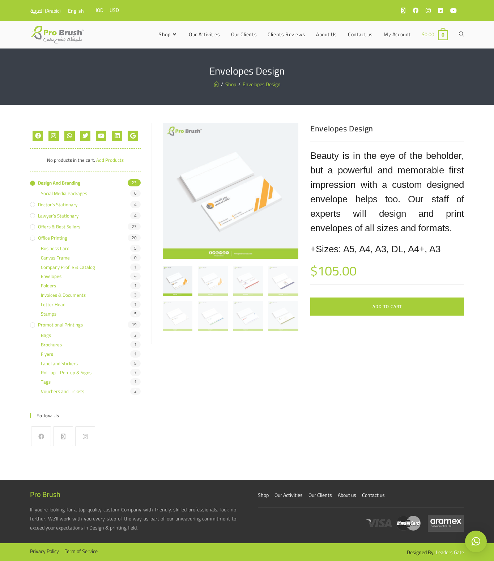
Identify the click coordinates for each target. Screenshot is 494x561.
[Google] (133, 136)
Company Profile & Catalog (68, 267)
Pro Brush (45, 494)
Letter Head (53, 304)
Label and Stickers (59, 363)
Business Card (55, 248)
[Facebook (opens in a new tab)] (419, 10)
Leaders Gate (450, 552)
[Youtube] (101, 136)
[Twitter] (85, 136)
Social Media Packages (64, 193)
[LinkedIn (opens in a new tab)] (444, 10)
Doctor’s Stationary (57, 204)
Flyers (47, 354)
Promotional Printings (60, 325)
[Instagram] (53, 136)
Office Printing (52, 238)
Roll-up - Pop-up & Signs (66, 372)
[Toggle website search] (461, 34)
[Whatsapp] (69, 136)
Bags (46, 335)
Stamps (48, 314)
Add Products (110, 160)
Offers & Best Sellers (59, 227)
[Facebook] (38, 136)
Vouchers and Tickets (62, 391)
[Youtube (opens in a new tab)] (457, 10)
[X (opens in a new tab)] (407, 10)
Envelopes (51, 276)
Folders (48, 286)
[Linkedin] (117, 136)
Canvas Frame (55, 258)
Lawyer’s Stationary (58, 216)
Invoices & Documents (63, 295)
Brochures (51, 345)
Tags (46, 382)
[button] (476, 541)
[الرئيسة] (216, 84)
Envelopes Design (262, 84)
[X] (63, 436)
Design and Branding (59, 183)
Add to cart (387, 306)
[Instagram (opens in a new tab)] (432, 10)
